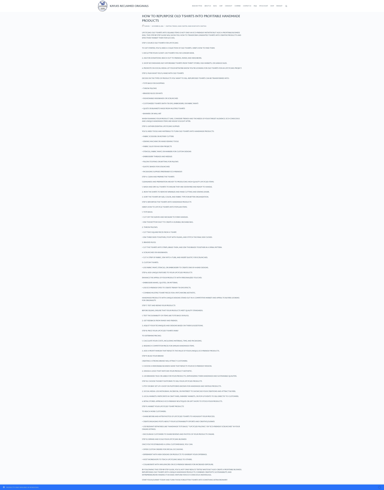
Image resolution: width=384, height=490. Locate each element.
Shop (272, 6)
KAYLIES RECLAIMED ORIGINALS (129, 6)
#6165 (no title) (197, 6)
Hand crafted (182, 26)
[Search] (286, 6)
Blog (215, 6)
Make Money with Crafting (197, 26)
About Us (207, 6)
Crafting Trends (171, 26)
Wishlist (279, 6)
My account (263, 6)
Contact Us (247, 6)
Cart (220, 6)
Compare (237, 6)
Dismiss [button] (379, 487)
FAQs (255, 6)
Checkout (228, 6)
